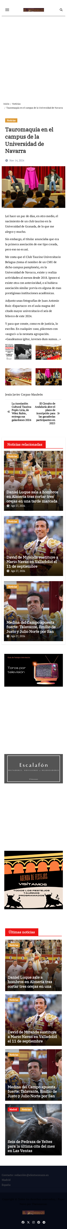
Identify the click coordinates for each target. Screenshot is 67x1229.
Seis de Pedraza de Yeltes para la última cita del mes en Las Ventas (31, 1146)
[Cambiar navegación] (7, 10)
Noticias (11, 120)
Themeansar (39, 1204)
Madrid (13, 1109)
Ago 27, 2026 (18, 505)
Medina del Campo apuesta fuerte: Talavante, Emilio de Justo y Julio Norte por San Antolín (31, 629)
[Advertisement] (33, 56)
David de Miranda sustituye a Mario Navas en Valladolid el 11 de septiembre (32, 562)
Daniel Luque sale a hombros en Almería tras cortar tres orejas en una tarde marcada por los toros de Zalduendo (32, 498)
